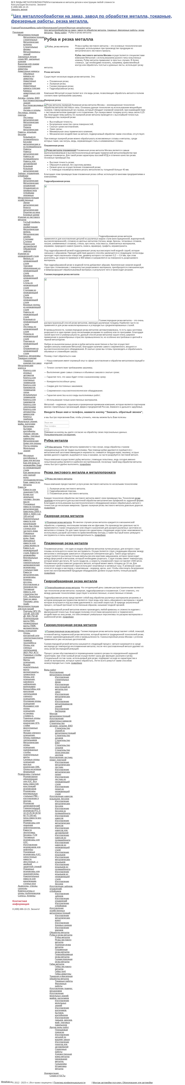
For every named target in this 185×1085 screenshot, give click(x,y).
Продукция (25, 28)
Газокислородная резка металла (70, 625)
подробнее (85, 464)
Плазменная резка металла (66, 543)
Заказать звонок (19, 9)
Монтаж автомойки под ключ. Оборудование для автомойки (123, 1082)
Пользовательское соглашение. (60, 434)
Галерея (61, 28)
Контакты (86, 28)
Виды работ (36, 28)
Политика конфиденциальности (69, 1082)
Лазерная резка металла (64, 516)
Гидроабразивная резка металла (70, 581)
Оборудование (49, 28)
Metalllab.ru (6, 1082)
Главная (15, 28)
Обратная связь (74, 28)
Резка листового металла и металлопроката (80, 472)
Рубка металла (56, 440)
